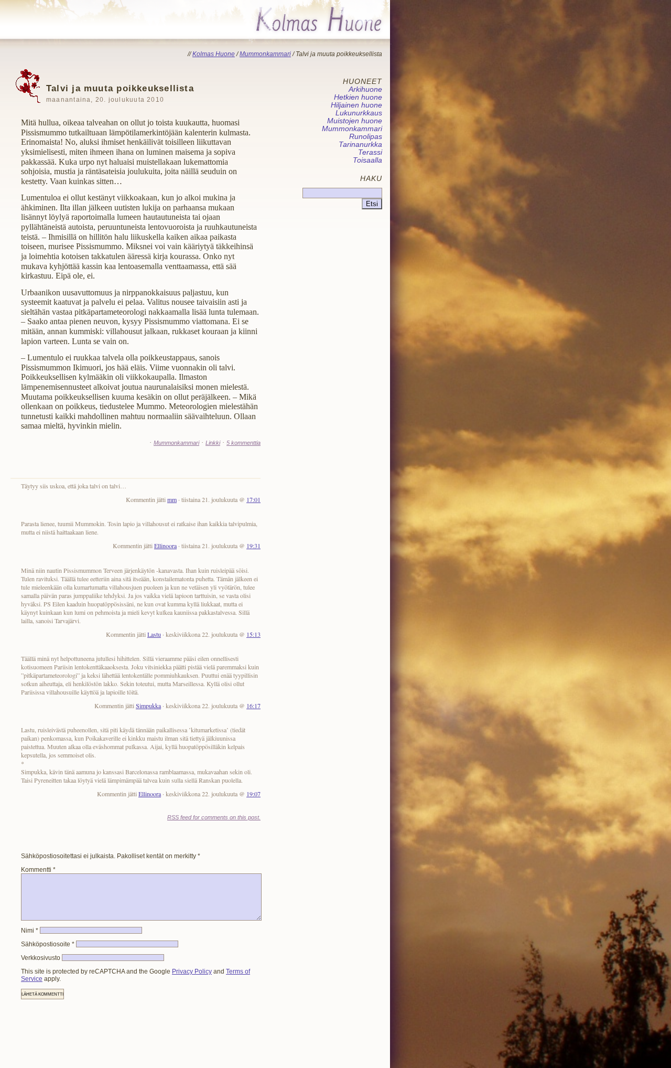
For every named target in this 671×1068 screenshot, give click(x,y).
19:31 (253, 545)
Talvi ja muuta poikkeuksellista (120, 93)
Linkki (212, 443)
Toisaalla (367, 160)
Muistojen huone (354, 121)
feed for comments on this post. (214, 817)
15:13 (253, 634)
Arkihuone (365, 89)
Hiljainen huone (356, 105)
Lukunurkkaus (359, 113)
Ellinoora (165, 545)
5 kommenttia (243, 443)
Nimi (29, 930)
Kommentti (38, 869)
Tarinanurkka (360, 144)
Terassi (370, 152)
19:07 (253, 793)
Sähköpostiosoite (47, 944)
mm (172, 499)
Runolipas (365, 137)
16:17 (253, 705)
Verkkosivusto (40, 958)
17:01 (253, 499)
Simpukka (148, 705)
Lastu (154, 634)
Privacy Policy (192, 971)
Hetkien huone (358, 97)
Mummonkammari (176, 443)
